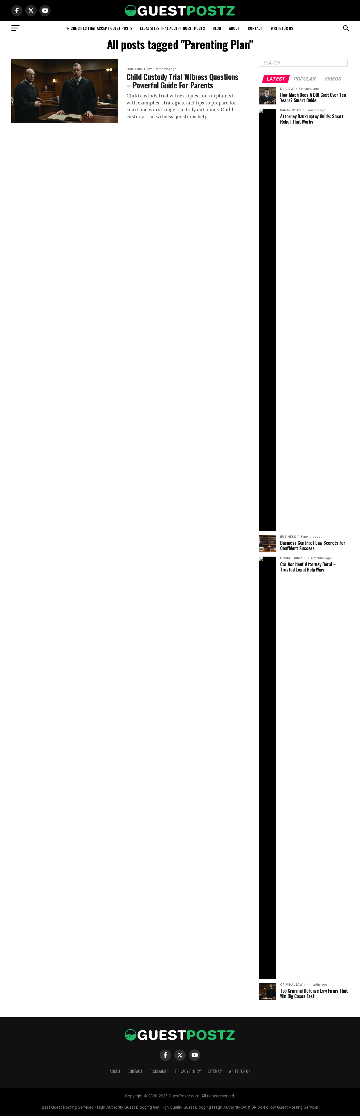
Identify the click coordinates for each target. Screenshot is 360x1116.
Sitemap (215, 1071)
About (234, 28)
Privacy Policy (188, 1071)
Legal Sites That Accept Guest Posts (172, 28)
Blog (217, 28)
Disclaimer (158, 1071)
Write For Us (282, 28)
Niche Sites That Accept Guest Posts (99, 28)
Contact (255, 28)
